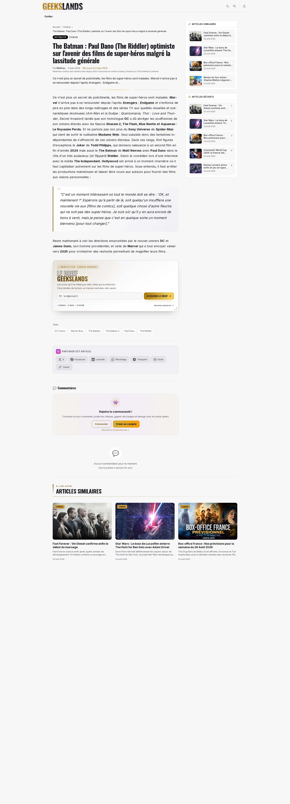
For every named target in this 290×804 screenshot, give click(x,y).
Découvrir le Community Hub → (115, 430)
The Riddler (146, 331)
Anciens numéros (162, 305)
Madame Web (108, 134)
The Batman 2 (112, 331)
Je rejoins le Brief (157, 296)
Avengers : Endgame (138, 103)
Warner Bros (77, 331)
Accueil (56, 27)
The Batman (108, 150)
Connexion (101, 424)
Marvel (133, 246)
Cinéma (67, 27)
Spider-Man (164, 129)
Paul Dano (130, 331)
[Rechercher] (234, 6)
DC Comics (60, 331)
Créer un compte (126, 424)
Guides (48, 16)
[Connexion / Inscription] (244, 6)
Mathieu (61, 68)
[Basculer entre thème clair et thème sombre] (227, 6)
